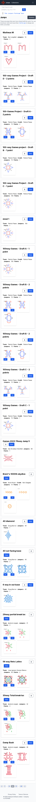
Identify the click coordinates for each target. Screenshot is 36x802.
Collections (15, 2)
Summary (31, 17)
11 (16, 786)
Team (22, 13)
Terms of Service (23, 794)
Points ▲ (17, 13)
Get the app (22, 23)
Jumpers (10, 13)
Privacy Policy (12, 794)
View (30, 32)
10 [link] (12, 786)
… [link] (6, 786)
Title (5, 13)
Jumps (8, 2)
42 (21, 786)
